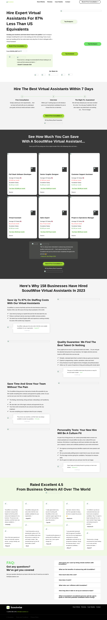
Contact (67, 1)
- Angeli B (27, 518)
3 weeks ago (27, 421)
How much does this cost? (68, 574)
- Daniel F (89, 548)
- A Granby (7, 524)
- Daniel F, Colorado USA (24, 64)
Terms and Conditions (22, 617)
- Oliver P (68, 548)
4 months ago (77, 374)
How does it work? (65, 580)
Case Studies (59, 1)
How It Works (41, 1)
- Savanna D (90, 526)
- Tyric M (48, 522)
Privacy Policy (34, 617)
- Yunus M (48, 544)
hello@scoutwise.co (22, 611)
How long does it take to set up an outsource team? (76, 590)
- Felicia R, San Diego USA (48, 256)
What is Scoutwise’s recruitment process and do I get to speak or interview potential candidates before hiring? (77, 596)
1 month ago (27, 330)
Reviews (49, 1)
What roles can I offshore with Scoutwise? (73, 585)
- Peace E (7, 546)
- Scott (27, 546)
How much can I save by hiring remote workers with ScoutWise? (76, 563)
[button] (89, 2)
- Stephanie (69, 518)
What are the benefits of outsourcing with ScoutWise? (77, 569)
